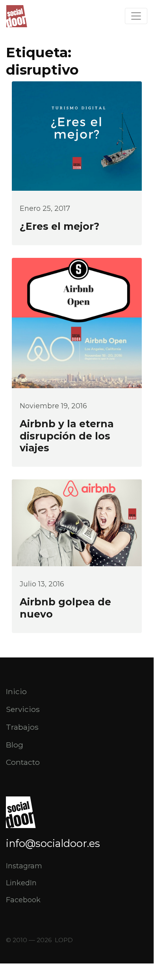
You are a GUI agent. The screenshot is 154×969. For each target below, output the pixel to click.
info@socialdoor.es (53, 843)
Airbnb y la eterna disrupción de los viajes (67, 436)
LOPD (64, 940)
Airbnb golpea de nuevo (65, 608)
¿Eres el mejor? (59, 226)
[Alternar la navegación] (136, 16)
